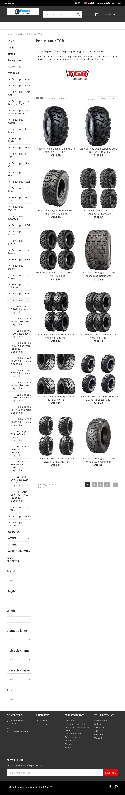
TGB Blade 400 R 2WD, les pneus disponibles (21, 333)
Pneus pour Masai (16, 252)
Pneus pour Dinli (21, 147)
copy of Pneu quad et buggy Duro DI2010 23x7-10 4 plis (56, 150)
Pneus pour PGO (21, 259)
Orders (97, 724)
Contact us (9, 2)
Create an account (112, 2)
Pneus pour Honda (16, 190)
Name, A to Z (107, 99)
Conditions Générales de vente (77, 729)
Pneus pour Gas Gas (18, 165)
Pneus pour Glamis (16, 174)
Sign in (100, 2)
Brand (11, 53)
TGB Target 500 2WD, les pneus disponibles (19, 466)
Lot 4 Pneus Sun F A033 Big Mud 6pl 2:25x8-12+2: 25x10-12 (98, 398)
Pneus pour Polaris (16, 267)
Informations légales (75, 724)
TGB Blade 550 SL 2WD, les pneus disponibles (21, 422)
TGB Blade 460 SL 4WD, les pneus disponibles (21, 360)
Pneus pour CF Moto (18, 130)
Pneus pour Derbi (16, 140)
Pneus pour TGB (20, 299)
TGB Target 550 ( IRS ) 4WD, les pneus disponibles (19, 496)
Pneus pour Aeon (21, 85)
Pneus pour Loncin (16, 242)
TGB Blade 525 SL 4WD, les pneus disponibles (21, 385)
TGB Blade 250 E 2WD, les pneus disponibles (21, 309)
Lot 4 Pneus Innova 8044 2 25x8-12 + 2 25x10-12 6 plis (56, 274)
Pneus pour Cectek (16, 121)
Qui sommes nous (74, 733)
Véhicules (13, 72)
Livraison (69, 720)
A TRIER (12, 538)
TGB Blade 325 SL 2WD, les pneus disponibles (21, 321)
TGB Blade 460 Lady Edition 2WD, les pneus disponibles (21, 347)
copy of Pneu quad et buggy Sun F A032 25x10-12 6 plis (56, 212)
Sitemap (69, 744)
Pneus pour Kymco (16, 233)
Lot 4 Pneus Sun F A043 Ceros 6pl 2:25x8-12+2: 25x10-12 (56, 460)
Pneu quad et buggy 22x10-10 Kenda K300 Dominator (98, 274)
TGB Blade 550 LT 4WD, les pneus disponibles (21, 397)
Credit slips (99, 727)
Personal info (100, 720)
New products (42, 724)
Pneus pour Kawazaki (16, 217)
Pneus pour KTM (21, 225)
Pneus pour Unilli (21, 516)
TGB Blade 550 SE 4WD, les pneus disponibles (21, 409)
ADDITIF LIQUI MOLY (19, 550)
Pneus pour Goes (21, 181)
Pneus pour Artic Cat (19, 93)
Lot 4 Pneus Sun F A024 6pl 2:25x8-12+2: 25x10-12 (56, 398)
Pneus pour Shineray (16, 286)
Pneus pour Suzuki (16, 276)
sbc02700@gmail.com (17, 731)
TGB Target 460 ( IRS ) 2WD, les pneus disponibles (19, 451)
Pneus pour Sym (21, 293)
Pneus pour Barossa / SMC (16, 103)
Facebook (110, 786)
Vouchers (98, 734)
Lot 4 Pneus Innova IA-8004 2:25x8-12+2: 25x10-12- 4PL (56, 336)
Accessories (14, 66)
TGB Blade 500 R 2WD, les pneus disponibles (21, 373)
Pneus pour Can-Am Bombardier (19, 112)
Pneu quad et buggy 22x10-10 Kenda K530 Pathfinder (98, 460)
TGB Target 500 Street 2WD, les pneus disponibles (19, 481)
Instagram (117, 786)
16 (107, 484)
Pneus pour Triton (16, 508)
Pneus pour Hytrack (16, 208)
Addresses (99, 731)
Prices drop (41, 720)
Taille (11, 47)
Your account (104, 715)
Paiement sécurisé (74, 737)
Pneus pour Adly (21, 79)
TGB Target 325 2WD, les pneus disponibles (19, 436)
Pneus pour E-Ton (17, 155)
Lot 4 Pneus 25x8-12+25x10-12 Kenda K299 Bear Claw (98, 212)
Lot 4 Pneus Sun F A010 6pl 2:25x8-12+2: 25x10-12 (98, 336)
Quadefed (13, 531)
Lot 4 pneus (14, 60)
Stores (68, 747)
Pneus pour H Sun (17, 199)
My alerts (98, 737)
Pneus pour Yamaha (16, 524)
